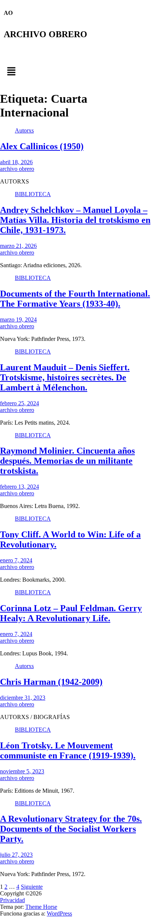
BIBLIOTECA (33, 194)
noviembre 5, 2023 (22, 771)
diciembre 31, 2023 (22, 697)
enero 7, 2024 (16, 560)
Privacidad (12, 900)
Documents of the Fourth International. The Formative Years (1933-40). (75, 299)
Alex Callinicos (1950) (42, 146)
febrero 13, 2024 (19, 486)
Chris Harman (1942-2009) (51, 682)
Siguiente (32, 887)
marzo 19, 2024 (18, 319)
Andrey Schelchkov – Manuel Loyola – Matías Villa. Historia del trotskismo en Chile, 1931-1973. (75, 220)
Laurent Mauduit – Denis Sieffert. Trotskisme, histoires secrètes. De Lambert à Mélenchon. (65, 377)
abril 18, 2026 (16, 162)
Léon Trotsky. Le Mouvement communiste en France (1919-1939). (68, 750)
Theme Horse (41, 907)
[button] (76, 72)
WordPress (59, 913)
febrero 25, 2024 (19, 403)
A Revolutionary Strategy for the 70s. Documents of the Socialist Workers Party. (71, 829)
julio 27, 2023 (16, 854)
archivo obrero (17, 169)
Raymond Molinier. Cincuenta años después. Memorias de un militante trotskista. (67, 461)
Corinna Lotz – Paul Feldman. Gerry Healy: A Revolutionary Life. (71, 613)
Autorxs (24, 130)
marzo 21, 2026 (18, 246)
